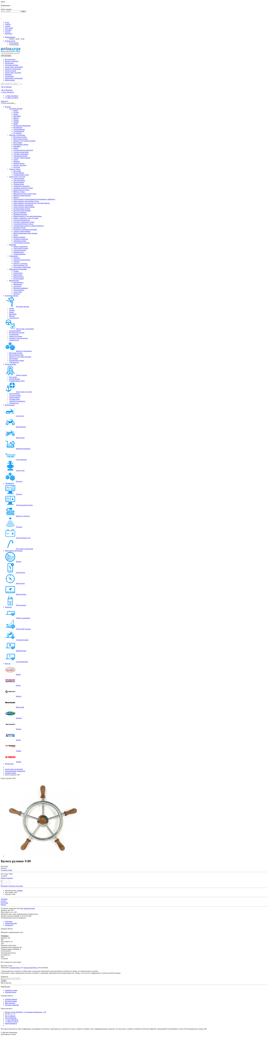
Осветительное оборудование (24, 207)
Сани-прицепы (18, 290)
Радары (16, 271)
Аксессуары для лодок (13, 72)
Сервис (7, 26)
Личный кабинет (11, 999)
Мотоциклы (17, 284)
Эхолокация (9, 76)
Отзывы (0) (9, 925)
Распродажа (9, 63)
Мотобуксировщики (20, 288)
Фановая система (19, 227)
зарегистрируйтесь (30, 967)
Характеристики (11, 923)
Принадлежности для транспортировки (27, 216)
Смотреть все (14, 318)
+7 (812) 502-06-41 (11, 96)
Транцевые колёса (19, 241)
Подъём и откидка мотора (18, 338)
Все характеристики (28, 908)
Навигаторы (17, 275)
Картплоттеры (18, 277)
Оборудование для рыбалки (23, 205)
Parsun (15, 114)
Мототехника (10, 80)
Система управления (20, 154)
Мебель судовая (19, 192)
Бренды (7, 663)
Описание (8, 921)
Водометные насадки (16, 332)
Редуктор (16, 167)
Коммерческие (18, 252)
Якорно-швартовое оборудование (25, 233)
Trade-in (8, 24)
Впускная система (19, 137)
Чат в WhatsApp (10, 1018)
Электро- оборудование (21, 158)
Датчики (16, 261)
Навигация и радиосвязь (14, 78)
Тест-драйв (9, 28)
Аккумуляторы (18, 178)
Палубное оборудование (22, 210)
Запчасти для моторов (13, 69)
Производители (10, 992)
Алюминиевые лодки (21, 175)
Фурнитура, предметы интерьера (25, 229)
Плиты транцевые (19, 212)
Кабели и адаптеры (20, 263)
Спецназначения (19, 254)
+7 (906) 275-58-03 (11, 98)
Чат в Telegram (10, 1016)
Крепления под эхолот (21, 190)
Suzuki (15, 110)
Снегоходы (17, 286)
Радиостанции (18, 278)
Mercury (16, 118)
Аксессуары (17, 292)
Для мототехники (19, 250)
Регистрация (13, 43)
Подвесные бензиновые (21, 125)
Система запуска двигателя (23, 150)
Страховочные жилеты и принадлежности (28, 226)
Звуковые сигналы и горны (23, 188)
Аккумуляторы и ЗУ (20, 265)
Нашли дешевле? (7, 878)
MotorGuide (20, 707)
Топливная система (20, 156)
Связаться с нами (11, 990)
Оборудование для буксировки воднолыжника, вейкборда (34, 199)
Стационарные (18, 131)
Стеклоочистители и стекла (23, 224)
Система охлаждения (20, 152)
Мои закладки (10, 1003)
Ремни (15, 148)
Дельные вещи (18, 184)
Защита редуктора (15, 336)
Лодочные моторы (11, 65)
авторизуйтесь (15, 967)
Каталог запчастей (11, 61)
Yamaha (16, 122)
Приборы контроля (20, 214)
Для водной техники (20, 248)
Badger (18, 674)
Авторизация (14, 45)
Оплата (7, 32)
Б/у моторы (17, 133)
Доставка (8, 30)
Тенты (15, 235)
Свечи (15, 159)
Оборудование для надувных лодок (26, 201)
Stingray (18, 729)
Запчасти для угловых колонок (24, 141)
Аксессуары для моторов (14, 67)
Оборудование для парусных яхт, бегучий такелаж (31, 203)
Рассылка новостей (12, 1005)
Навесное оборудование (22, 195)
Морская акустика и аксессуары (24, 193)
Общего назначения (20, 246)
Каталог (8, 107)
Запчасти (16, 294)
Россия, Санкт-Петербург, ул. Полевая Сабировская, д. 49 (25, 1012)
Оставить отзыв (6, 870)
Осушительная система (21, 209)
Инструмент (17, 142)
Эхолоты (16, 258)
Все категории (10, 59)
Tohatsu (16, 120)
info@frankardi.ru (11, 1023)
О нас (7, 22)
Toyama (16, 112)
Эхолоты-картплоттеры (21, 260)
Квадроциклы (18, 282)
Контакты (8, 33)
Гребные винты (18, 163)
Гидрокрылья (14, 334)
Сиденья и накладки (20, 239)
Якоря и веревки (19, 237)
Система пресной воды (21, 220)
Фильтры (16, 161)
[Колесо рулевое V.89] (42, 856)
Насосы (16, 197)
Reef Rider (17, 116)
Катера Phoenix (18, 173)
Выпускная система (20, 139)
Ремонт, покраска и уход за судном (25, 218)
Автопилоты (18, 273)
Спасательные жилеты (21, 243)
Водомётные (17, 127)
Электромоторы (19, 129)
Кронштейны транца (20, 144)
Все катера (17, 171)
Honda (15, 124)
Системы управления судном (23, 222)
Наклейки (17, 146)
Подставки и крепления (21, 267)
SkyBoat (19, 718)
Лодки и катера (10, 71)
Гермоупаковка (18, 182)
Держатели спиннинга (21, 186)
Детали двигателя (19, 165)
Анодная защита (19, 180)
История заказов (11, 1001)
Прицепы (8, 74)
